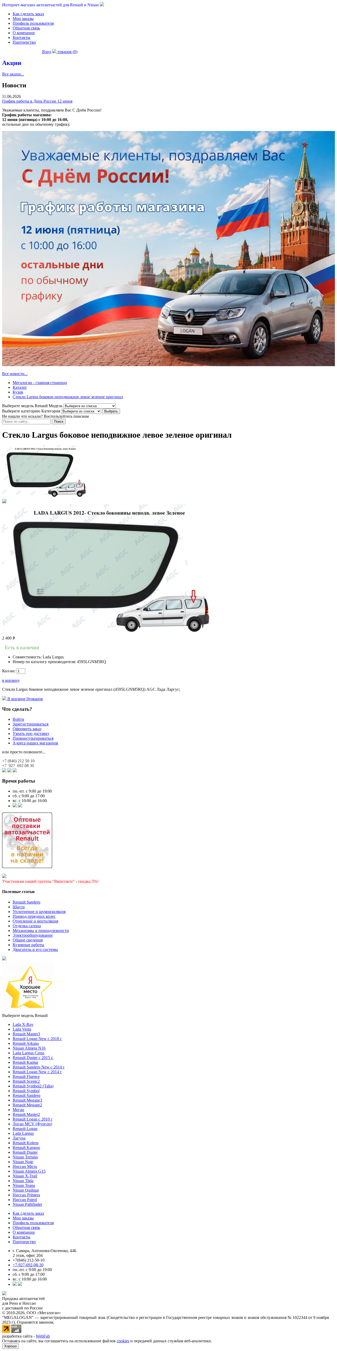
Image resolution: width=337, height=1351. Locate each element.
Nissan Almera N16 (29, 1048)
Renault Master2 (26, 1114)
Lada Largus (23, 1133)
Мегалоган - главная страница (40, 382)
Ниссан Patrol (25, 1199)
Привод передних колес (34, 916)
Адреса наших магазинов (35, 743)
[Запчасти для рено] (20, 806)
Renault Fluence (26, 1076)
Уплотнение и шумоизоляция (39, 911)
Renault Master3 (26, 1034)
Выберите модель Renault (25, 1015)
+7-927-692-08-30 (28, 1265)
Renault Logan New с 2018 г (37, 1038)
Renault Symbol (26, 1090)
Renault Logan (25, 1128)
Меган (18, 1109)
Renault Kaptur (25, 1062)
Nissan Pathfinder (27, 1204)
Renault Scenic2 (26, 1081)
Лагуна (19, 1138)
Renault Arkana (26, 1043)
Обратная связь (26, 28)
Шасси (19, 907)
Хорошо (10, 1346)
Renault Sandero (26, 902)
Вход (46, 51)
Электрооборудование (33, 935)
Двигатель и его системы (35, 949)
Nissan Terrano (25, 1157)
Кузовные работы (28, 944)
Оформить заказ (27, 729)
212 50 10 (18, 761)
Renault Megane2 (27, 1105)
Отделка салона (27, 926)
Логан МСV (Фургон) (32, 1124)
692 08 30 (18, 765)
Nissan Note (23, 1162)
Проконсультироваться (33, 738)
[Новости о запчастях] (15, 806)
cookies (123, 1341)
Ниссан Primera (26, 1195)
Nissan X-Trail (25, 1176)
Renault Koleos (25, 1143)
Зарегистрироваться (30, 724)
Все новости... (15, 373)
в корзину (11, 680)
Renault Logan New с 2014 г (37, 1072)
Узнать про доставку (31, 733)
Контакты (21, 37)
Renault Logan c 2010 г (33, 1119)
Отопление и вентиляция (35, 921)
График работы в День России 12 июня (37, 101)
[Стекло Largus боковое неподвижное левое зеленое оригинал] (44, 496)
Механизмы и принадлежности (41, 930)
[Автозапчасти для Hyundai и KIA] (4, 959)
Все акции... (13, 74)
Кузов (18, 392)
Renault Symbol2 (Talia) (33, 1086)
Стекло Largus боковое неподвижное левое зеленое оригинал (68, 397)
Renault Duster (25, 1152)
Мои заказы (23, 18)
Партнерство (24, 42)
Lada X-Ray (23, 1024)
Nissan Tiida (23, 1180)
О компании (24, 33)
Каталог (20, 387)
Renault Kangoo (26, 1147)
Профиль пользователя (33, 23)
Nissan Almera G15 (29, 1171)
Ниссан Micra (25, 1166)
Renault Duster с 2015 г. (33, 1057)
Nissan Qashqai (26, 1190)
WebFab (43, 1336)
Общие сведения (28, 940)
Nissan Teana (24, 1185)
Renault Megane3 (27, 1100)
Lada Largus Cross (28, 1053)
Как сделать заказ (28, 14)
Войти (18, 719)
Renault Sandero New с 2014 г (39, 1067)
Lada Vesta (22, 1029)
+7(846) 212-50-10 (28, 1260)
